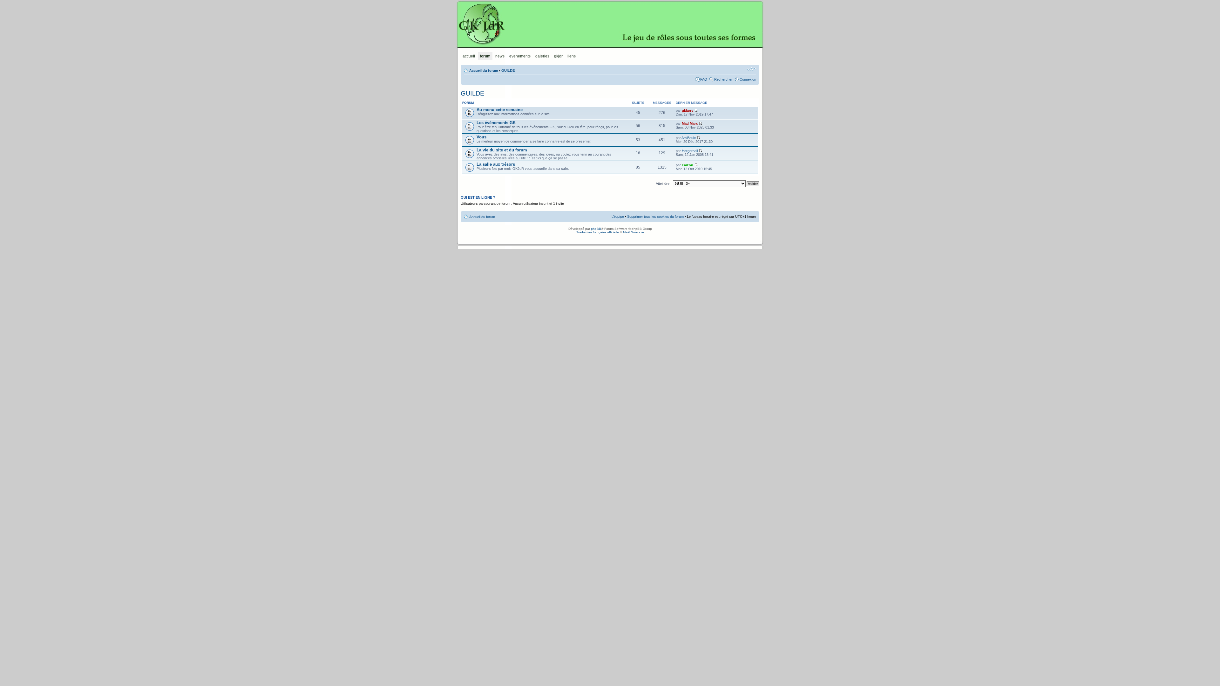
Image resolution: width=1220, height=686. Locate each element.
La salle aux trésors (496, 164)
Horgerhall (690, 151)
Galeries (542, 56)
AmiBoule (688, 138)
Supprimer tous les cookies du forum (655, 216)
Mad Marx (690, 123)
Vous (481, 137)
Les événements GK (496, 122)
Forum (485, 56)
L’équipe (618, 216)
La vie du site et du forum (502, 150)
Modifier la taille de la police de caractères (751, 69)
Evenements (520, 56)
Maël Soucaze (633, 232)
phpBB (596, 228)
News (500, 56)
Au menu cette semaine (500, 109)
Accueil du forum (483, 70)
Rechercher (723, 79)
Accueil (469, 56)
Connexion (748, 79)
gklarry (687, 110)
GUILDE (508, 70)
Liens (571, 56)
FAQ (703, 79)
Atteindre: (663, 183)
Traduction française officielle (597, 232)
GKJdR (610, 24)
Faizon (687, 165)
